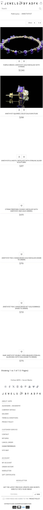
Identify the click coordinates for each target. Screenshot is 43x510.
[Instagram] (5, 386)
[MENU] (2, 3)
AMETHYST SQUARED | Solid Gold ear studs (21, 113)
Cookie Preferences (8, 446)
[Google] (21, 386)
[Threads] (17, 386)
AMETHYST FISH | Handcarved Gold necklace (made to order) (21, 258)
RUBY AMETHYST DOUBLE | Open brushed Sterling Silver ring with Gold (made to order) (21, 356)
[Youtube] (29, 386)
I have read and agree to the (22, 499)
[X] (13, 386)
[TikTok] (37, 386)
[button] (19, 61)
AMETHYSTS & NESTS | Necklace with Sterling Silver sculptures (21, 161)
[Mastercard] (19, 507)
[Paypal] (28, 507)
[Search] (40, 8)
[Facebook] (9, 386)
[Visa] (14, 507)
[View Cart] (40, 3)
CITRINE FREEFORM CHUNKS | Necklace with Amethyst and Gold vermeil (21, 210)
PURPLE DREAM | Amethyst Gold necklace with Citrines (21, 65)
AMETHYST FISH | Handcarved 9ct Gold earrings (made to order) (21, 307)
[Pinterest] (25, 386)
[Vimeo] (33, 386)
